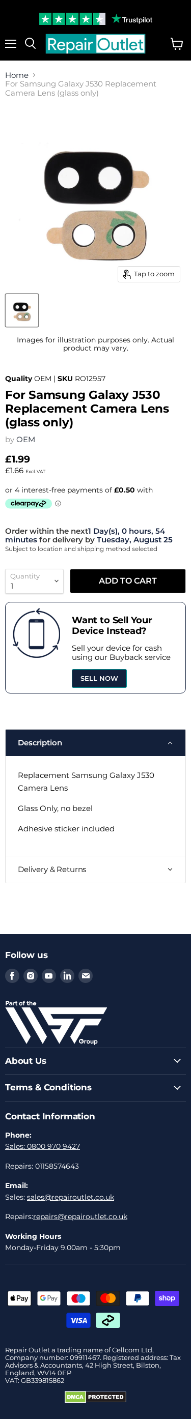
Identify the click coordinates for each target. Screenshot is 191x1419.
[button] (95, 743)
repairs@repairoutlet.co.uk (80, 1216)
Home (17, 75)
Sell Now (99, 678)
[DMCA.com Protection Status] (95, 1401)
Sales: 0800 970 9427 (42, 1146)
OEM (25, 439)
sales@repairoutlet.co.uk (70, 1197)
